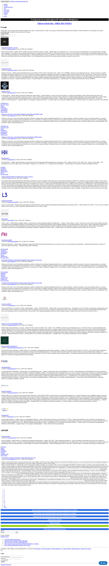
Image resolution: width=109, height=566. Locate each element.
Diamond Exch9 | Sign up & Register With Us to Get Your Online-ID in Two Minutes (54, 516)
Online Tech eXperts (86, 548)
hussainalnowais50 (6, 68)
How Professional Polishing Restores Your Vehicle (17, 545)
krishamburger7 (5, 158)
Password (3, 558)
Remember (5, 560)
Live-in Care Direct (6, 304)
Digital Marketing (56, 548)
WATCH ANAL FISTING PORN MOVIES (16, 541)
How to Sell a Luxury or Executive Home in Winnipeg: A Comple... (22, 543)
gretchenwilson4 (5, 91)
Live (5, 8)
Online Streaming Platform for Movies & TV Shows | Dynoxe (17, 176)
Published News (5, 536)
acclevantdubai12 (11, 115)
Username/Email (5, 556)
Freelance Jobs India (55, 522)
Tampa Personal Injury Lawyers (9, 47)
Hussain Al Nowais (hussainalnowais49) (11, 323)
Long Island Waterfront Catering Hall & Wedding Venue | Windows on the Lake (21, 260)
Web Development (46, 548)
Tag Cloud (6, 10)
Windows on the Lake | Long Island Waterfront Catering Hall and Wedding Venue (22, 114)
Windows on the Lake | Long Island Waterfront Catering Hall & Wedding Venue (21, 137)
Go (17, 532)
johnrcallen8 (4, 219)
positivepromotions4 (12, 392)
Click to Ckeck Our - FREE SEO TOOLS (54, 23)
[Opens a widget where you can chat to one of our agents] (103, 563)
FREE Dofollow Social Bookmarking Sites (55, 529)
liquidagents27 (5, 415)
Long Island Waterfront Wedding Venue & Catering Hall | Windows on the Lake (21, 283)
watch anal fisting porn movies (12, 539)
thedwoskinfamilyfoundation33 (9, 346)
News (5, 16)
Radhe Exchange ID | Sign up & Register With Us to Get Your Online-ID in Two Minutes (54, 510)
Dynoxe (9, 178)
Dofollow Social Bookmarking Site (19, 1)
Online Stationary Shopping (55, 519)
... (4, 504)
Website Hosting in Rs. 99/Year (55, 526)
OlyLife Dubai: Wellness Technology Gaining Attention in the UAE (18, 457)
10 (4, 502)
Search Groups (4, 37)
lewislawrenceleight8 (6, 200)
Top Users (6, 11)
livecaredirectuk (11, 305)
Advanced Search (8, 7)
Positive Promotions (6, 391)
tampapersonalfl (11, 49)
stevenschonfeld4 (5, 436)
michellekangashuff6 (6, 240)
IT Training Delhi (66, 548)
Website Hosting (75, 548)
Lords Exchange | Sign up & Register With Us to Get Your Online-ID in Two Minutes (54, 513)
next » (5, 507)
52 (4, 505)
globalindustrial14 (5, 367)
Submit (5, 4)
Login (5, 14)
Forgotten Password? (6, 564)
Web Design (37, 548)
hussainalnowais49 (12, 325)
